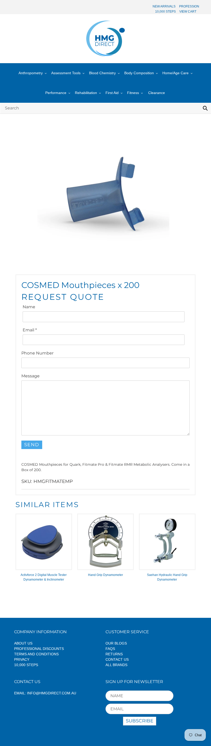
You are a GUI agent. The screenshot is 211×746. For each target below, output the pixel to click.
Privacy (21, 659)
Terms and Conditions (36, 654)
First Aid (112, 93)
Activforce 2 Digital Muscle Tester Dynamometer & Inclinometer (44, 577)
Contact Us (117, 659)
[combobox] (105, 108)
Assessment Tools (66, 73)
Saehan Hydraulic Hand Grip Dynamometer (167, 577)
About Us (23, 643)
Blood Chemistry (102, 73)
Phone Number (37, 353)
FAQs (110, 649)
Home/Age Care (175, 73)
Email (30, 330)
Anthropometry (31, 73)
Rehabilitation (86, 93)
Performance (55, 93)
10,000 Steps (26, 665)
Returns (114, 654)
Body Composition (139, 73)
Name (29, 306)
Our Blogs (116, 643)
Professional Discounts (39, 649)
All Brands (116, 665)
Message (30, 376)
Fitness (133, 93)
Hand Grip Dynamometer (105, 575)
